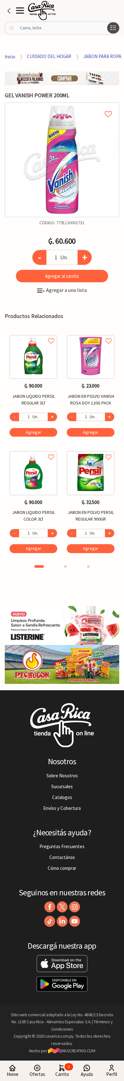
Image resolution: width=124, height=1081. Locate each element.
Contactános (62, 857)
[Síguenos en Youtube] (74, 921)
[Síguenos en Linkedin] (62, 921)
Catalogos (62, 797)
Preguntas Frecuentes (62, 846)
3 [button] (88, 566)
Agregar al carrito (62, 276)
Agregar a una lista (64, 290)
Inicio (10, 56)
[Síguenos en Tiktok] (50, 921)
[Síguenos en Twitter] (62, 907)
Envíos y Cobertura (62, 808)
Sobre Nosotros (62, 776)
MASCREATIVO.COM (78, 1051)
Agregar (33, 432)
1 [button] (39, 566)
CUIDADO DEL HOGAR (49, 56)
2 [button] (65, 566)
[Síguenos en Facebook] (50, 907)
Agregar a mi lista (62, 107)
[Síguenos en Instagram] (74, 907)
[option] (62, 160)
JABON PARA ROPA (102, 56)
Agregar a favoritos (33, 333)
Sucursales (62, 786)
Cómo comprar (62, 868)
